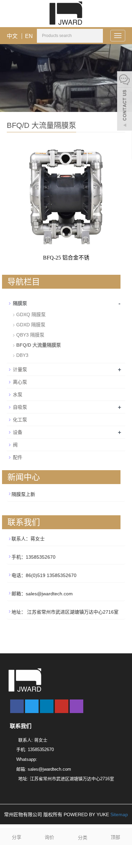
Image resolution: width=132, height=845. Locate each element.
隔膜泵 (20, 303)
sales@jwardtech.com (49, 769)
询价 (49, 837)
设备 (17, 432)
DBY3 (22, 355)
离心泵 (20, 382)
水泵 (17, 394)
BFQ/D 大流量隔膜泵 (38, 345)
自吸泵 (20, 407)
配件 (17, 457)
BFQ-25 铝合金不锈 (66, 258)
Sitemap (119, 814)
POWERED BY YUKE (87, 814)
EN (29, 36)
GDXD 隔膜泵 (30, 324)
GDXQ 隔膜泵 (31, 314)
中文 (12, 36)
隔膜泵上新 (23, 494)
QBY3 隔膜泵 (30, 335)
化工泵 (20, 419)
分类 (82, 837)
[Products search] (97, 36)
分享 (16, 837)
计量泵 (20, 369)
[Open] (124, 101)
